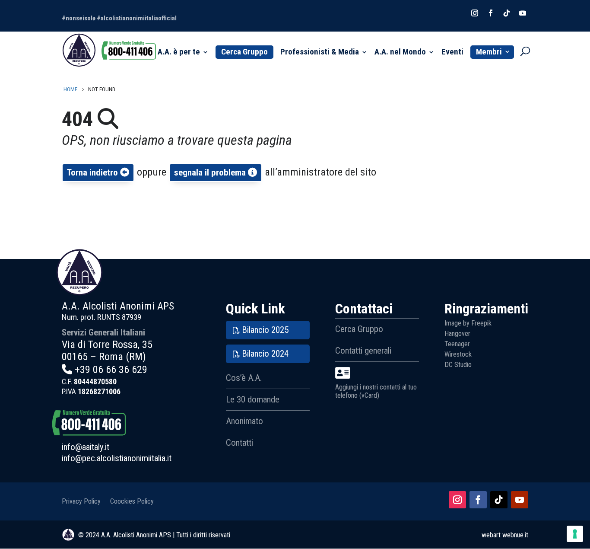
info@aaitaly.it (85, 447)
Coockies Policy (132, 500)
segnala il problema (211, 172)
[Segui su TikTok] (499, 499)
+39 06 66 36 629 (111, 370)
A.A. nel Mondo (400, 53)
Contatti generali (363, 350)
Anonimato (244, 421)
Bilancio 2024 (265, 353)
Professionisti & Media (319, 53)
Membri (489, 52)
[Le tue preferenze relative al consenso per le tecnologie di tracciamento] (575, 534)
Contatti (239, 442)
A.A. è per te (179, 53)
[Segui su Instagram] (457, 499)
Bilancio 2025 (265, 330)
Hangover (457, 333)
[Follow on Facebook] (490, 13)
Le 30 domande (252, 399)
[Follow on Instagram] (474, 13)
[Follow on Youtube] (522, 13)
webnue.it (515, 535)
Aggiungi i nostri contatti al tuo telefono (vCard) (376, 391)
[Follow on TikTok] (506, 13)
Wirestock (458, 354)
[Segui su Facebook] (478, 499)
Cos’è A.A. (244, 378)
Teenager (457, 344)
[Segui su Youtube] (519, 499)
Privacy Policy (81, 500)
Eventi (452, 53)
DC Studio (458, 365)
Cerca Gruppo (244, 52)
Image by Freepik (468, 323)
